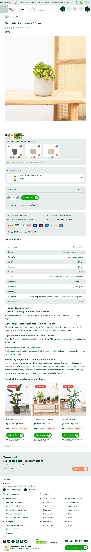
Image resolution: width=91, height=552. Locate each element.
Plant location (48, 518)
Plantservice (11, 498)
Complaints (11, 521)
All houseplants (21, 17)
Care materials (74, 510)
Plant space (48, 514)
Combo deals (48, 525)
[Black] (19, 157)
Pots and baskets (75, 498)
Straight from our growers (16, 510)
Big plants (47, 502)
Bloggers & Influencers (15, 529)
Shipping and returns (14, 525)
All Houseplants (49, 498)
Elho (70, 514)
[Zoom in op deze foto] (45, 78)
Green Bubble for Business (17, 518)
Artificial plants (74, 502)
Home (10, 17)
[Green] (11, 157)
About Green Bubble (14, 506)
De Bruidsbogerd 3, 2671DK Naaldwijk (19, 486)
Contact (71, 521)
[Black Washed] (34, 157)
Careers (9, 533)
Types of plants (49, 506)
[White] (16, 157)
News (70, 525)
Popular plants (49, 521)
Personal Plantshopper (15, 502)
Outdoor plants (74, 506)
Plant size (47, 510)
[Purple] (13, 157)
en (69, 9)
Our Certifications (13, 514)
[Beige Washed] (31, 157)
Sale (70, 518)
